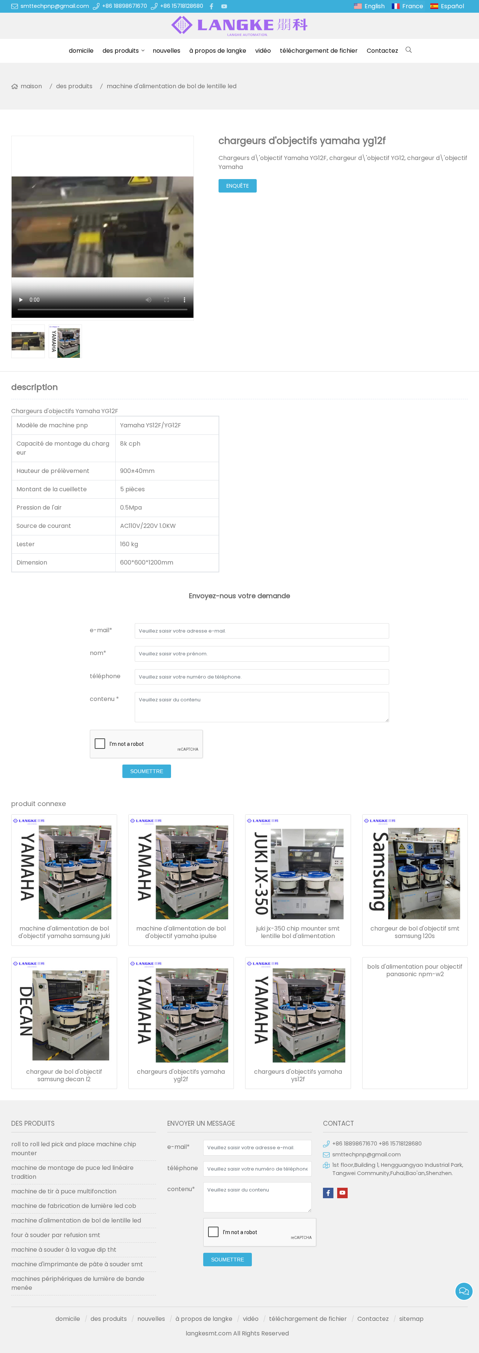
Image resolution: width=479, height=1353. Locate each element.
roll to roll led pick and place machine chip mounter (73, 1148)
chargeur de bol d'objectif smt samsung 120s (415, 932)
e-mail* (101, 630)
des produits (121, 50)
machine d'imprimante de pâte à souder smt (77, 1264)
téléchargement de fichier (319, 50)
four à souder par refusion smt (55, 1235)
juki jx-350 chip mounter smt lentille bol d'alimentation (298, 932)
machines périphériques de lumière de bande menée (77, 1283)
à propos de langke (217, 50)
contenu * (104, 699)
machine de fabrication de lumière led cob (73, 1206)
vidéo (263, 50)
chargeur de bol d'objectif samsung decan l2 (64, 1075)
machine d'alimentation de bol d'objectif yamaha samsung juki (64, 932)
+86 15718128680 (181, 6)
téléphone (105, 676)
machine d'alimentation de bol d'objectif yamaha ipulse (181, 932)
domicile (81, 50)
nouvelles (166, 50)
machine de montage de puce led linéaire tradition (72, 1172)
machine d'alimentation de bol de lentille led (172, 86)
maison (31, 86)
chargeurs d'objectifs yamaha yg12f (181, 1075)
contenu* (181, 1189)
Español (452, 6)
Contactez (382, 50)
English (374, 6)
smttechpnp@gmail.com (55, 6)
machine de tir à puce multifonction (63, 1191)
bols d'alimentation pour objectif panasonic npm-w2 (415, 970)
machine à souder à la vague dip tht (63, 1249)
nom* (98, 653)
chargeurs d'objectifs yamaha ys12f (298, 1075)
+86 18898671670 (124, 6)
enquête (237, 186)
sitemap (411, 1318)
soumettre (146, 771)
